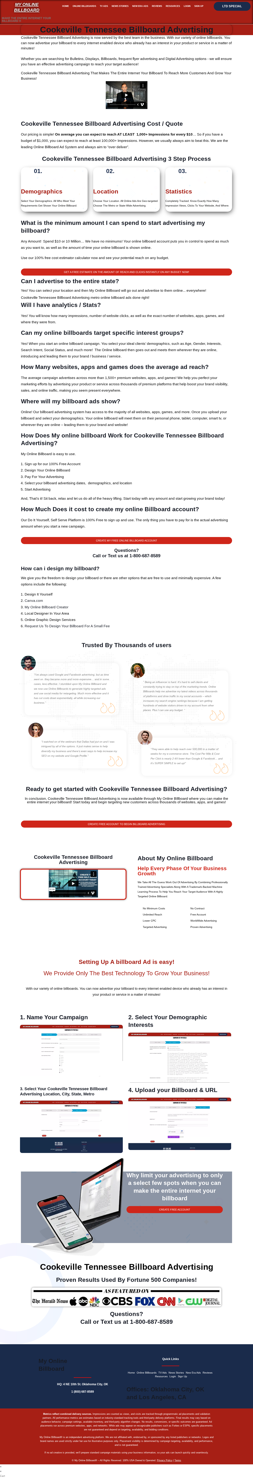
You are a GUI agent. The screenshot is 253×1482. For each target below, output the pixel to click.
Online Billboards (84, 6)
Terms (177, 1460)
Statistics (178, 191)
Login (187, 6)
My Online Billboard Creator (46, 607)
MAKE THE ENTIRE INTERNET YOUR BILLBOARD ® (26, 19)
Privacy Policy (164, 1460)
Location (105, 191)
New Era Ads (140, 6)
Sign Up (198, 6)
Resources (173, 6)
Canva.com (34, 601)
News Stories (120, 6)
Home (65, 6)
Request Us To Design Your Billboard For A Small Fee (67, 626)
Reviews (157, 6)
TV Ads (104, 6)
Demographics (41, 191)
